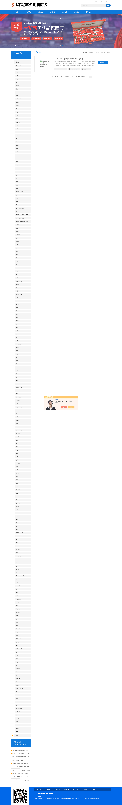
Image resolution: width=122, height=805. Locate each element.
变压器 (18, 400)
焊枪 (17, 132)
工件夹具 (18, 602)
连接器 (18, 539)
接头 (17, 665)
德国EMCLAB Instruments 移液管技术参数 (21, 776)
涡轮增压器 (19, 234)
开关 (17, 698)
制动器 (18, 334)
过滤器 (18, 612)
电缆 (17, 410)
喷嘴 (17, 658)
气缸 (17, 655)
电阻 (17, 662)
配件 (17, 95)
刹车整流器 (19, 397)
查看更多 (16, 735)
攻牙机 (18, 417)
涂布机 (18, 224)
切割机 (18, 264)
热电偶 (18, 682)
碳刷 (17, 301)
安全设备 (18, 122)
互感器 (18, 383)
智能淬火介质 (19, 85)
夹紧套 (18, 135)
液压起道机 (19, 562)
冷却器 (18, 476)
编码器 (18, 672)
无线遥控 (18, 367)
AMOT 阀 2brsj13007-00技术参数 (20, 780)
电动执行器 (19, 436)
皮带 (17, 619)
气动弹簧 (18, 638)
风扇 (17, 205)
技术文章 (64, 12)
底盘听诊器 (19, 284)
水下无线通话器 (20, 208)
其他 (17, 691)
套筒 (17, 72)
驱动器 (18, 420)
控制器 (18, 625)
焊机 (17, 311)
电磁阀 (18, 320)
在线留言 (102, 2)
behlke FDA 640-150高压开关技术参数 (21, 773)
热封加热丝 (19, 387)
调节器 (18, 509)
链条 (17, 317)
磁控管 (18, 629)
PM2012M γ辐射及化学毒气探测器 (23, 221)
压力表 (18, 642)
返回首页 (97, 2)
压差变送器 (19, 605)
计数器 (18, 592)
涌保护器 (18, 549)
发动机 (18, 241)
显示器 (18, 499)
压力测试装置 (19, 191)
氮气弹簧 (18, 615)
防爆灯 (18, 585)
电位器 (18, 513)
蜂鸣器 (18, 377)
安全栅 (18, 566)
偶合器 (18, 443)
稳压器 (18, 195)
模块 (17, 652)
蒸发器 (18, 248)
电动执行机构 (19, 152)
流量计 (18, 668)
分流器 (18, 595)
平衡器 (18, 271)
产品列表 (97, 52)
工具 (17, 701)
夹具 (17, 261)
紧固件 (18, 493)
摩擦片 (18, 258)
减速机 (18, 718)
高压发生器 (19, 267)
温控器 (18, 523)
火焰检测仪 (19, 407)
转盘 (17, 572)
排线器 (18, 327)
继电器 (18, 546)
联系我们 (107, 2)
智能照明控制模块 (20, 576)
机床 (17, 89)
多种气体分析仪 (20, 218)
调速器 (18, 470)
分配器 (18, 307)
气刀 (17, 79)
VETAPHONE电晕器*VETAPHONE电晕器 (68, 59)
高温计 (18, 171)
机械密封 (18, 589)
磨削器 (18, 552)
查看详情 (102, 62)
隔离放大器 (19, 599)
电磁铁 (18, 277)
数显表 (18, 569)
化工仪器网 (92, 798)
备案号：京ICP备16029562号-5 (63, 798)
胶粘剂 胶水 (19, 708)
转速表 (18, 433)
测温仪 (18, 105)
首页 (17, 12)
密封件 (18, 364)
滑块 (17, 142)
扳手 (17, 357)
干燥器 (18, 112)
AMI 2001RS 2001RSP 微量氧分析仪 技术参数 (21, 763)
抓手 (17, 542)
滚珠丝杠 (18, 622)
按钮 (17, 526)
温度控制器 (19, 294)
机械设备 (16, 62)
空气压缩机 (19, 360)
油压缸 (18, 347)
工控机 (18, 486)
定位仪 (18, 178)
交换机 (18, 463)
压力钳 (18, 82)
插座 (17, 108)
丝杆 (17, 165)
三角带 (18, 354)
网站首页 (39, 789)
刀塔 (17, 128)
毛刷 (17, 370)
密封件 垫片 (19, 648)
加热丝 (18, 118)
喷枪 (17, 314)
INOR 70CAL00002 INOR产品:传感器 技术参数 (21, 757)
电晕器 (18, 115)
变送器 (18, 460)
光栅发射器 (19, 516)
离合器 (18, 473)
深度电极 (18, 609)
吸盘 (17, 168)
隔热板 (18, 450)
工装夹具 (18, 297)
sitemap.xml (82, 798)
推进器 (18, 238)
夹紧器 (18, 185)
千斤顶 (18, 559)
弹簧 (17, 340)
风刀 (17, 138)
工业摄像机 (19, 281)
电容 (17, 632)
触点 (17, 579)
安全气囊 (18, 503)
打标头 (18, 413)
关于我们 (29, 12)
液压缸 (18, 685)
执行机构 (18, 506)
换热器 (18, 440)
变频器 (18, 330)
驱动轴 (18, 175)
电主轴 (18, 125)
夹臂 (17, 92)
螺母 (17, 274)
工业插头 (18, 556)
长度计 (18, 198)
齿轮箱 (18, 145)
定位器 (18, 304)
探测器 (18, 102)
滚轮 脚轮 (18, 678)
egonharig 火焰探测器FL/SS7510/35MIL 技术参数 (21, 753)
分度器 (18, 390)
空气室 (18, 155)
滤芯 (17, 715)
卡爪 (17, 158)
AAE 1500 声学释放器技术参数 (20, 750)
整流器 (18, 446)
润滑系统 (18, 65)
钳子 (17, 254)
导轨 (17, 496)
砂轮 (17, 148)
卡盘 (17, 403)
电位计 (18, 582)
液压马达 (18, 337)
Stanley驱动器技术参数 (18, 760)
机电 (17, 731)
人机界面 (18, 426)
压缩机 (18, 161)
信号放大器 (19, 489)
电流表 (18, 291)
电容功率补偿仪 (20, 532)
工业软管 (18, 711)
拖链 (17, 645)
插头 (17, 393)
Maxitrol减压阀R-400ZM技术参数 (20, 766)
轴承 (17, 721)
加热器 (18, 466)
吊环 (17, 373)
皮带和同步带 (19, 705)
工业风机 (18, 344)
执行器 (18, 181)
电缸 (17, 75)
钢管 (17, 201)
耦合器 (18, 287)
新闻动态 (40, 12)
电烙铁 (18, 244)
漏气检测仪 (19, 430)
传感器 (18, 728)
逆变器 (18, 423)
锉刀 (17, 228)
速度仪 (18, 483)
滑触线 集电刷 (19, 688)
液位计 (18, 675)
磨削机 (18, 231)
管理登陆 (97, 798)
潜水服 (18, 211)
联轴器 (18, 536)
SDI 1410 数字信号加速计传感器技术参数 (21, 770)
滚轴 (17, 635)
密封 (17, 69)
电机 (17, 519)
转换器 (18, 324)
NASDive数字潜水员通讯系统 (23, 214)
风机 (17, 453)
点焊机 (18, 529)
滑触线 (18, 479)
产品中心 (52, 12)
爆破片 (18, 251)
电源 (17, 456)
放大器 (18, 350)
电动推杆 (18, 99)
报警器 (18, 380)
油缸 (17, 188)
